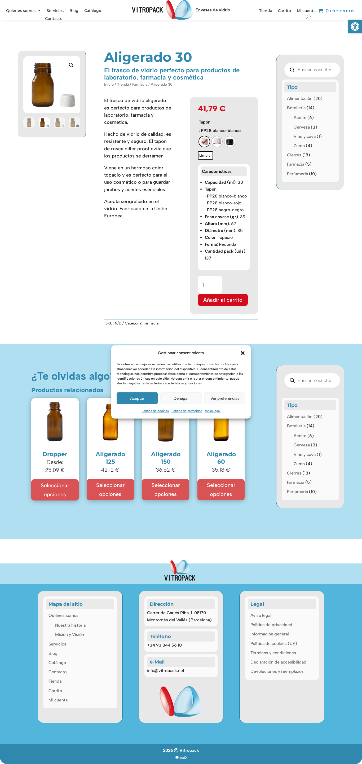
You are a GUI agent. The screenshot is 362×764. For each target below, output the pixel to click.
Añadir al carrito (222, 300)
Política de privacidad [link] (186, 411)
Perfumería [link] (297, 173)
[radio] (204, 141)
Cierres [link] (294, 154)
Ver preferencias (224, 398)
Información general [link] (269, 633)
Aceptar (137, 398)
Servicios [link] (55, 11)
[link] (355, 26)
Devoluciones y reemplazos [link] (277, 671)
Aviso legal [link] (212, 411)
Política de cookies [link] (155, 411)
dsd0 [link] (183, 757)
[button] (242, 352)
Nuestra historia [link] (70, 625)
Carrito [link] (284, 11)
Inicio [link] (109, 84)
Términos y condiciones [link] (273, 652)
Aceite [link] (300, 117)
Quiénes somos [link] (21, 11)
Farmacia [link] (139, 84)
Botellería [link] (296, 107)
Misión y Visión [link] (69, 634)
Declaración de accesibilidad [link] (278, 662)
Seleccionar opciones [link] (55, 490)
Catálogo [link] (92, 11)
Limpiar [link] (205, 155)
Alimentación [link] (299, 98)
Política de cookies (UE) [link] (273, 643)
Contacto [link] (54, 19)
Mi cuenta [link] (306, 11)
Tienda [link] (265, 11)
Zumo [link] (299, 145)
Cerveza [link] (302, 127)
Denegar (181, 398)
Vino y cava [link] (305, 136)
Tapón (204, 122)
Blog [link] (73, 11)
